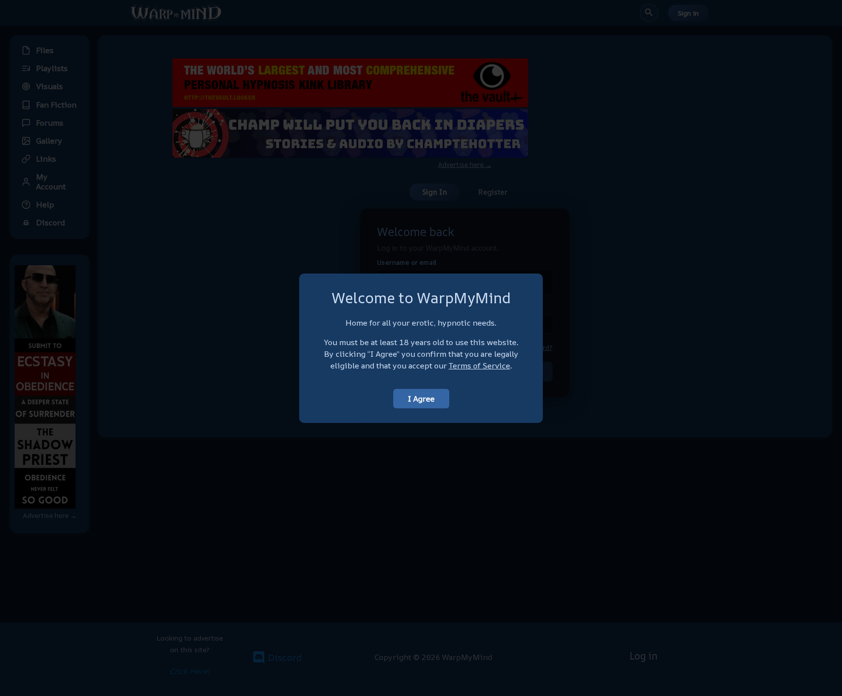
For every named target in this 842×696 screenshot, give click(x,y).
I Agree (421, 398)
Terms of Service (479, 365)
